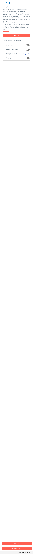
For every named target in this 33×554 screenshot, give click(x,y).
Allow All (16, 35)
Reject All (16, 543)
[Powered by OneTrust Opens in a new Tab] (25, 553)
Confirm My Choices (16, 548)
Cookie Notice (6, 31)
